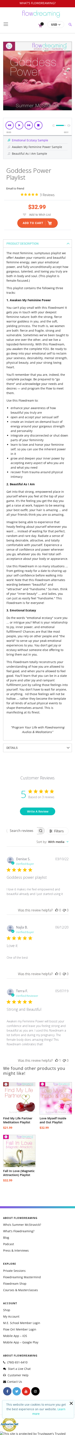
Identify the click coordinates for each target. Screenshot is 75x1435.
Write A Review (37, 811)
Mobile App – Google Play (20, 1342)
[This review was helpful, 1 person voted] (56, 1060)
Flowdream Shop (14, 1284)
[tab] (37, 243)
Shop (6, 1310)
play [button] (19, 125)
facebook (7, 1391)
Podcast (8, 1244)
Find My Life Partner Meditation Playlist (17, 1120)
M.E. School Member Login (21, 1323)
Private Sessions (14, 1271)
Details (12, 747)
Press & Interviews (16, 1250)
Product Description (22, 243)
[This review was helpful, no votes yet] (56, 910)
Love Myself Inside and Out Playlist (53, 1120)
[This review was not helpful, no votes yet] (64, 910)
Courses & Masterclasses (20, 1290)
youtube (26, 1391)
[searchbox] (22, 830)
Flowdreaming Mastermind (22, 1277)
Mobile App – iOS (15, 1336)
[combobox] (52, 842)
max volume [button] (69, 125)
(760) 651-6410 (17, 1362)
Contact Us (14, 1382)
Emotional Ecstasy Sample (30, 140)
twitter (16, 1391)
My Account (11, 1316)
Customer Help (18, 1375)
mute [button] (53, 125)
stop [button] (38, 125)
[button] (55, 24)
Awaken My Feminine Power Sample (37, 147)
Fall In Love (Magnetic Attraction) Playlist (19, 1173)
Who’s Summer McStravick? (22, 1225)
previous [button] (9, 125)
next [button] (29, 125)
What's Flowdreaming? (18, 1231)
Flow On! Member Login (19, 1329)
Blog (6, 1238)
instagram (35, 1391)
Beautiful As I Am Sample (29, 154)
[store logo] (41, 15)
